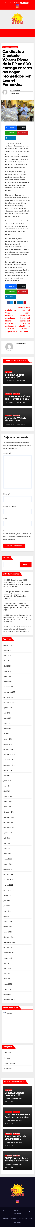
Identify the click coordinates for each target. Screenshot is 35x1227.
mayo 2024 (7, 786)
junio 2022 (7, 906)
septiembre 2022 (9, 890)
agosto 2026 (8, 645)
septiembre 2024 (9, 765)
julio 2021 (7, 963)
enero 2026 (8, 682)
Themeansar (17, 1213)
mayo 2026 (7, 661)
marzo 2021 (8, 984)
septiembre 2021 (9, 953)
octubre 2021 (8, 947)
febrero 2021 (8, 989)
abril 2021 (7, 979)
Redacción (16, 90)
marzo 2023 (8, 859)
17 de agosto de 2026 (14, 1142)
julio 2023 (7, 838)
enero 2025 (8, 744)
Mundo (30, 1218)
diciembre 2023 (9, 812)
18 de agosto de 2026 (14, 1099)
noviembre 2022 (9, 880)
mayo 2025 (7, 723)
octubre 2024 (8, 760)
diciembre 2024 (9, 749)
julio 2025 (7, 713)
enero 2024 (8, 807)
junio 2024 (7, 781)
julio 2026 (7, 650)
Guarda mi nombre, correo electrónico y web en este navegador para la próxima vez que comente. (17, 537)
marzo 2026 (8, 671)
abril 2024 (7, 791)
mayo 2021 (7, 973)
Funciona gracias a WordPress (12, 1211)
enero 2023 (8, 869)
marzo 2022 (8, 921)
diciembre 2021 (9, 937)
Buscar (6, 558)
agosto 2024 (8, 770)
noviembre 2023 (9, 817)
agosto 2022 (8, 895)
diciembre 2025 (9, 687)
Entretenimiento (9, 1063)
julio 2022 (7, 900)
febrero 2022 (8, 927)
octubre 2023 (8, 822)
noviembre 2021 (9, 942)
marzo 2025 (8, 734)
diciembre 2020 (9, 1000)
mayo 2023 (7, 848)
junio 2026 (7, 655)
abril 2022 (7, 916)
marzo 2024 (8, 796)
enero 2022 (8, 932)
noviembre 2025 (9, 692)
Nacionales (14, 47)
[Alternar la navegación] (19, 33)
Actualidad (6, 47)
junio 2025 (7, 718)
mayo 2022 (7, 911)
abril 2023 (7, 854)
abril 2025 (7, 728)
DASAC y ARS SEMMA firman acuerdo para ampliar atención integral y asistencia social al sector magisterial (17, 629)
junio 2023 (7, 843)
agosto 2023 (8, 833)
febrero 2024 (8, 801)
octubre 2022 (8, 885)
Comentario (7, 453)
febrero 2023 (8, 864)
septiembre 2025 (9, 702)
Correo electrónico (10, 506)
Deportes (7, 1058)
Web (5, 518)
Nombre (6, 494)
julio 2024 (7, 775)
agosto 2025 (8, 708)
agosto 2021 (8, 958)
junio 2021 (7, 968)
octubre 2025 (8, 697)
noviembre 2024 (9, 755)
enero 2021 (8, 994)
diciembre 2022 (9, 874)
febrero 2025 (8, 739)
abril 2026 (7, 666)
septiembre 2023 (9, 827)
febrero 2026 (8, 676)
